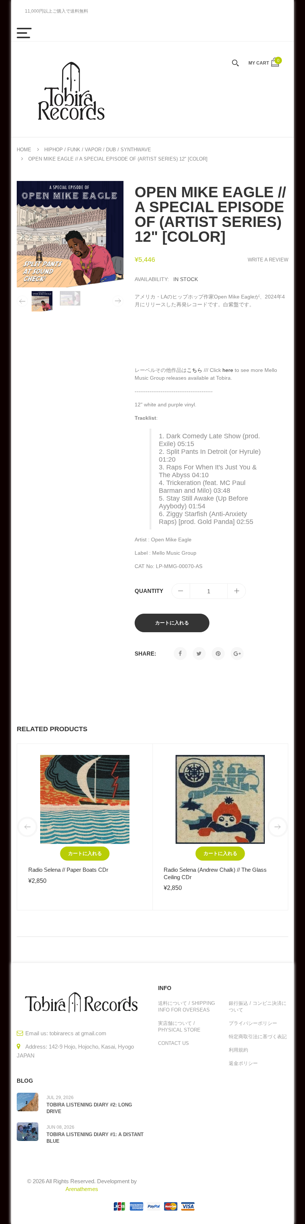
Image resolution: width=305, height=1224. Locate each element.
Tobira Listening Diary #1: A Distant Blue (95, 1138)
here (227, 370)
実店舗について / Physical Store (179, 1026)
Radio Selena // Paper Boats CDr (68, 870)
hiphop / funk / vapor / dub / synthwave (97, 149)
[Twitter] (199, 653)
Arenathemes (81, 1189)
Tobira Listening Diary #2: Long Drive (89, 1108)
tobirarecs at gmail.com (77, 1033)
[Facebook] (180, 653)
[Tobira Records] (71, 89)
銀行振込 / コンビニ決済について (257, 1006)
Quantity (149, 591)
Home (24, 149)
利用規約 (238, 1050)
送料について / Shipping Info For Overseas (186, 1006)
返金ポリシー (243, 1063)
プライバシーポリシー (253, 1023)
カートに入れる (172, 623)
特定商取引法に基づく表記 (258, 1036)
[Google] (237, 653)
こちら (194, 370)
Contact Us (173, 1043)
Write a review (268, 260)
